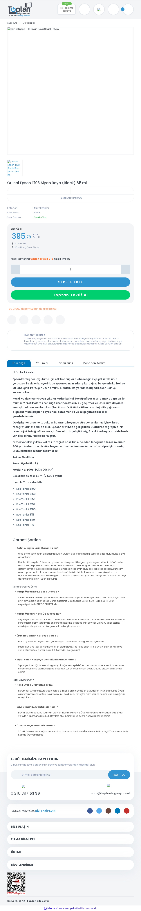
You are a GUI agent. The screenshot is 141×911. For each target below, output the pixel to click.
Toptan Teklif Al (70, 295)
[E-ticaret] (70, 908)
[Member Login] (113, 9)
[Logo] (20, 9)
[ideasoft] (51, 908)
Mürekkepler (41, 208)
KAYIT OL (119, 775)
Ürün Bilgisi (19, 363)
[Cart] (128, 9)
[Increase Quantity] (125, 269)
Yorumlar (42, 363)
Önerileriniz (66, 363)
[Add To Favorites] (11, 319)
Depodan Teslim (94, 363)
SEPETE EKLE (70, 282)
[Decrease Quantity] (15, 269)
